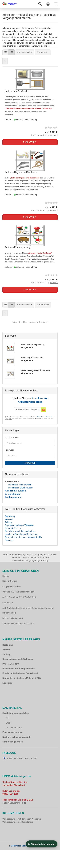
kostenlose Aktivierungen (19, 485)
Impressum (7, 602)
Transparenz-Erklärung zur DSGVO (18, 623)
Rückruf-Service (9, 581)
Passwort (9, 450)
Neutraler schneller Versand (16, 737)
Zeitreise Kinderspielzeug (17, 247)
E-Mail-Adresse (12, 437)
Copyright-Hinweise (11, 586)
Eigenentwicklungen (12, 732)
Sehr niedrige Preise (12, 742)
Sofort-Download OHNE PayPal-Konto (19, 597)
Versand (8, 519)
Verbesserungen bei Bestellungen (17, 822)
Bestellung (10, 516)
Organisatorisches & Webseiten (19, 525)
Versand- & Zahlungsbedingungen (18, 592)
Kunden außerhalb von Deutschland (21, 534)
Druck (8, 723)
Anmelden (30, 463)
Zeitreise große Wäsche (17, 91)
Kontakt (6, 576)
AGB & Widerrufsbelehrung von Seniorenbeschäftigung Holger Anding (27, 610)
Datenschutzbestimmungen (44, 417)
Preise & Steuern (13, 528)
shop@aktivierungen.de (14, 803)
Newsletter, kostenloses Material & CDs (23, 537)
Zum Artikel (30, 142)
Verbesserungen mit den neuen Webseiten (21, 819)
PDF (8, 718)
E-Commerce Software (19, 846)
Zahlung (8, 522)
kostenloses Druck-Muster (20, 488)
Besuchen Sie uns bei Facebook (22, 758)
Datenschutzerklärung (12, 618)
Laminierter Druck (14, 727)
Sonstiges (9, 540)
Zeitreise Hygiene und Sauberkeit (21, 172)
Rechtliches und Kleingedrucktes (20, 531)
